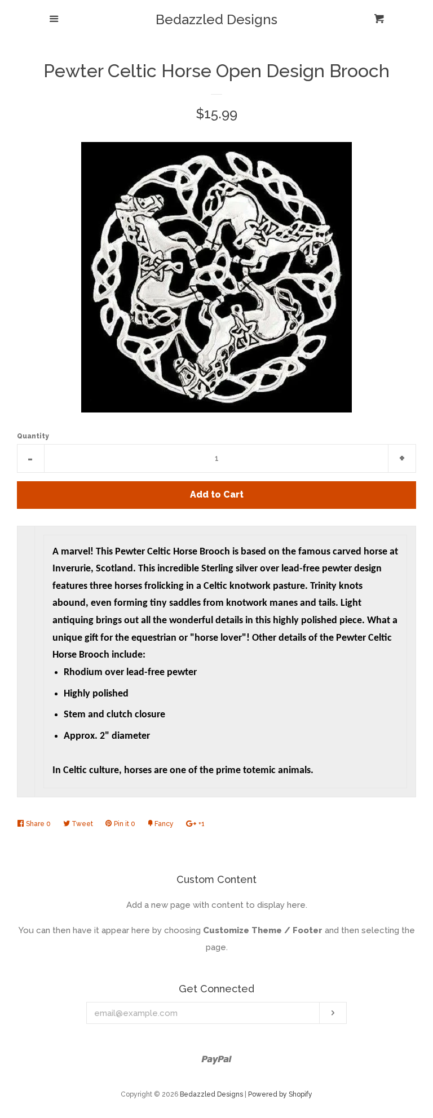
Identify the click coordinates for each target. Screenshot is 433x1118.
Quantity (33, 436)
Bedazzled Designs (216, 19)
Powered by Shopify (280, 1094)
